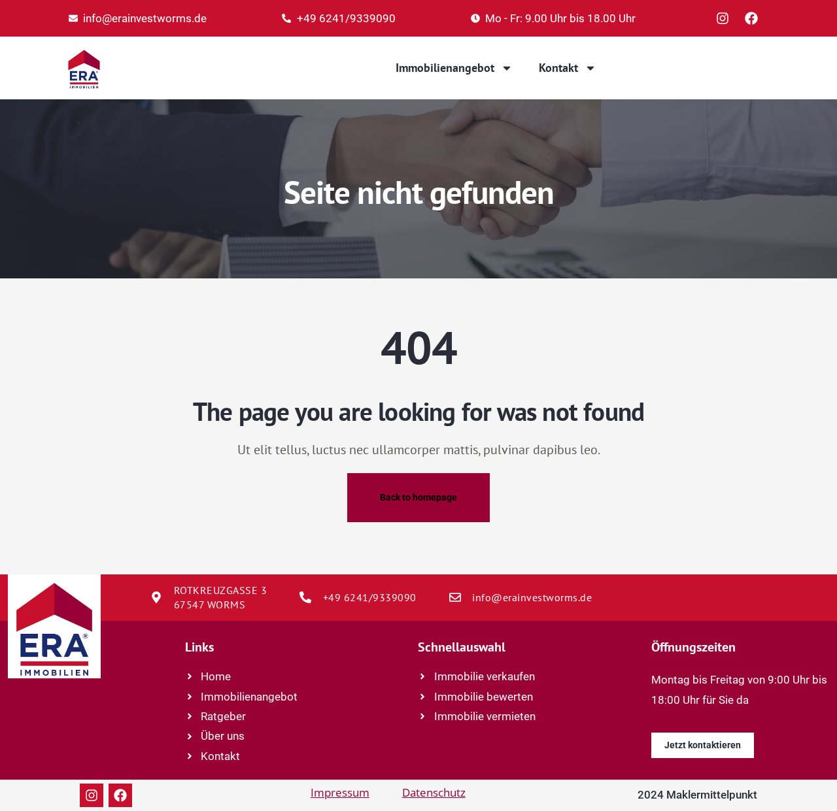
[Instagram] (722, 18)
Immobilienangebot (445, 67)
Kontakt (558, 67)
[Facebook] (751, 18)
